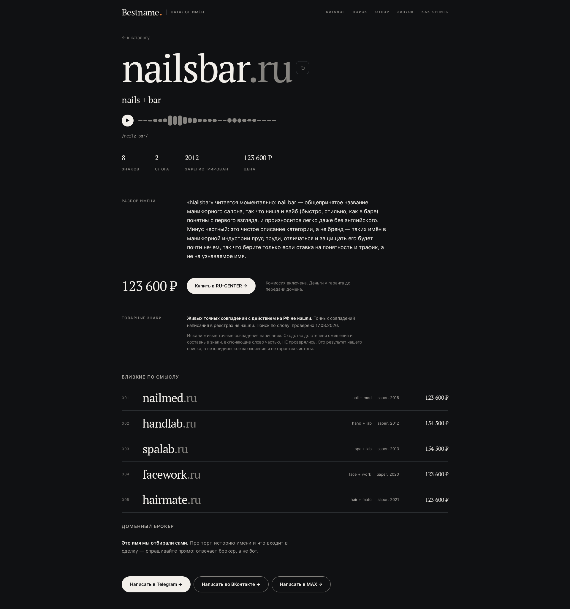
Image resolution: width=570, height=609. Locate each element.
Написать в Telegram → (156, 584)
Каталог (335, 12)
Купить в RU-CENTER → (221, 286)
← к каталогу (136, 37)
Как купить (435, 12)
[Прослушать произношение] (128, 120)
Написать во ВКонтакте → (231, 584)
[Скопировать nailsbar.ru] (302, 67)
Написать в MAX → (301, 584)
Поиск (360, 12)
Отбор (382, 12)
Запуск (405, 12)
